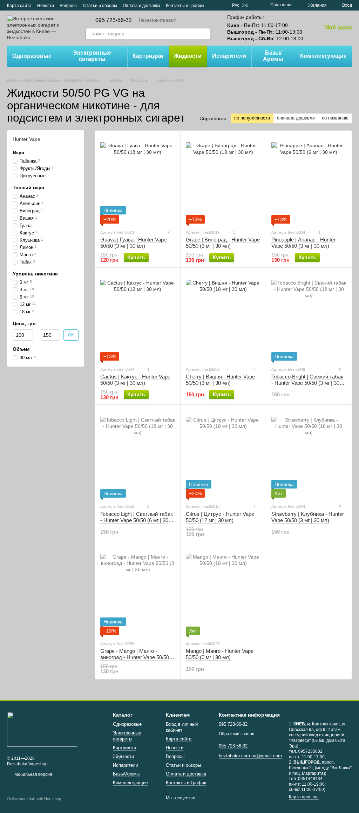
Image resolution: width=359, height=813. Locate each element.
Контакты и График (185, 5)
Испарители (229, 56)
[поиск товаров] (204, 33)
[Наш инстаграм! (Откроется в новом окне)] (222, 5)
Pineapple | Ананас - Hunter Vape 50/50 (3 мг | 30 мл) (303, 243)
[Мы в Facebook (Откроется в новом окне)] (214, 5)
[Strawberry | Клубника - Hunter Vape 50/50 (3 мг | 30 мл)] (308, 454)
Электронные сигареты (92, 56)
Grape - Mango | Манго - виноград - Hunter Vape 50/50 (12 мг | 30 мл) (134, 657)
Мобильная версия (32, 774)
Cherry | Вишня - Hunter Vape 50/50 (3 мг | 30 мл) (220, 380)
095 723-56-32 (113, 20)
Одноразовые (32, 56)
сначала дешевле (296, 118)
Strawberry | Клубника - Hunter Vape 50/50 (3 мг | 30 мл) (307, 517)
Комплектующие (323, 56)
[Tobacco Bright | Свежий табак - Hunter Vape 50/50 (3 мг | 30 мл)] (308, 317)
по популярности (252, 118)
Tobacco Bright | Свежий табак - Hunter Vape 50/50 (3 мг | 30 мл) (307, 383)
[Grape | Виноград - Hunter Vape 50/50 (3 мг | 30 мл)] (223, 180)
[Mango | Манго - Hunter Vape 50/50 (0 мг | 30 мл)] (223, 591)
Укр (245, 5)
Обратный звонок (236, 733)
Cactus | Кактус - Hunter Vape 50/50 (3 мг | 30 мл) (135, 380)
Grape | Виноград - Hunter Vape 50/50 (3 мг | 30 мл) (223, 243)
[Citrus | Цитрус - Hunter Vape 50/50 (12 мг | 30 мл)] (223, 454)
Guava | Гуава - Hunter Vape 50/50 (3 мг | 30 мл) (133, 243)
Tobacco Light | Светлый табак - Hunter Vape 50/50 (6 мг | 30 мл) (136, 520)
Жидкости (188, 56)
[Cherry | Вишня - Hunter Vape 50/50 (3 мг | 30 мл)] (223, 317)
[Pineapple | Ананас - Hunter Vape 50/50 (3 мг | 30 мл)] (308, 180)
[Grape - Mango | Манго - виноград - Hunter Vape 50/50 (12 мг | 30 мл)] (137, 591)
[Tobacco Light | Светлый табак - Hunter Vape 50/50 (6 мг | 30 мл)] (137, 454)
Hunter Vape (26, 139)
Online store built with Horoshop (34, 799)
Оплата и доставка (141, 5)
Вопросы (68, 5)
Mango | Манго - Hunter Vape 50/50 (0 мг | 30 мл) (219, 654)
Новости (45, 5)
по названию (335, 118)
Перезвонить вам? (157, 20)
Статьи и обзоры (100, 5)
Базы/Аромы (273, 56)
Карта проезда (304, 796)
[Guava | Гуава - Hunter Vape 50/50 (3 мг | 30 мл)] (137, 180)
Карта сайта (19, 5)
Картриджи (148, 56)
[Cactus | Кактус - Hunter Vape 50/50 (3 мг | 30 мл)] (137, 317)
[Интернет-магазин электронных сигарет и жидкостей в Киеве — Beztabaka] (42, 728)
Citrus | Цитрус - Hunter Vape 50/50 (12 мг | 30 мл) (220, 517)
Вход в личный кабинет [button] (182, 727)
